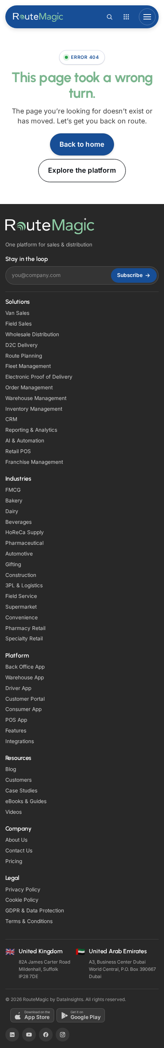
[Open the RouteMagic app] (126, 16)
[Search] (109, 16)
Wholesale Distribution (32, 334)
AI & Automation (24, 440)
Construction (20, 575)
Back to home (82, 144)
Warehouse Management (35, 398)
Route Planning (23, 356)
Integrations (19, 741)
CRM (11, 419)
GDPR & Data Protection (34, 910)
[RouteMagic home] (38, 17)
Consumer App (23, 709)
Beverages (18, 522)
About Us (16, 840)
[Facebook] (46, 1035)
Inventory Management (33, 409)
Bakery (14, 500)
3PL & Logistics (24, 585)
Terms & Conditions (29, 921)
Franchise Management (34, 462)
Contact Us (18, 850)
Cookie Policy (22, 900)
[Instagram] (62, 1035)
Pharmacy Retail (25, 628)
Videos (13, 812)
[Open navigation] (147, 16)
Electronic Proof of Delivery (38, 377)
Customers (18, 780)
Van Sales (17, 313)
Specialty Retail (24, 638)
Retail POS (18, 451)
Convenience (21, 617)
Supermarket (21, 607)
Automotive (19, 554)
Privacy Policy (22, 889)
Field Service (21, 596)
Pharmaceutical (24, 543)
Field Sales (18, 324)
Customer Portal (25, 699)
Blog (10, 769)
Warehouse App (24, 677)
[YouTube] (29, 1035)
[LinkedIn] (12, 1035)
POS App (16, 720)
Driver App (18, 688)
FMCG (13, 490)
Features (15, 730)
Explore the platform (82, 170)
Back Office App (25, 667)
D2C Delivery (21, 345)
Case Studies (21, 790)
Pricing (13, 861)
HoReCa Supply (24, 532)
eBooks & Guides (26, 801)
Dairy (11, 511)
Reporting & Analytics (31, 430)
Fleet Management (28, 366)
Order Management (29, 387)
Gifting (13, 564)
